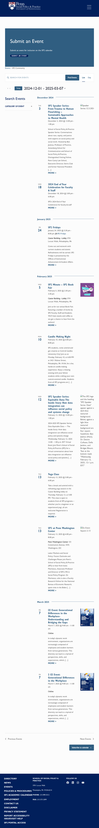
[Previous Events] (6, 88)
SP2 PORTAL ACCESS (15, 822)
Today (18, 88)
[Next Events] (11, 88)
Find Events (72, 77)
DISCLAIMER (10, 807)
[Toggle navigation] (89, 7)
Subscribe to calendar (80, 747)
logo (24, 6)
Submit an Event (19, 56)
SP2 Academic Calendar (18, 795)
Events (7, 68)
